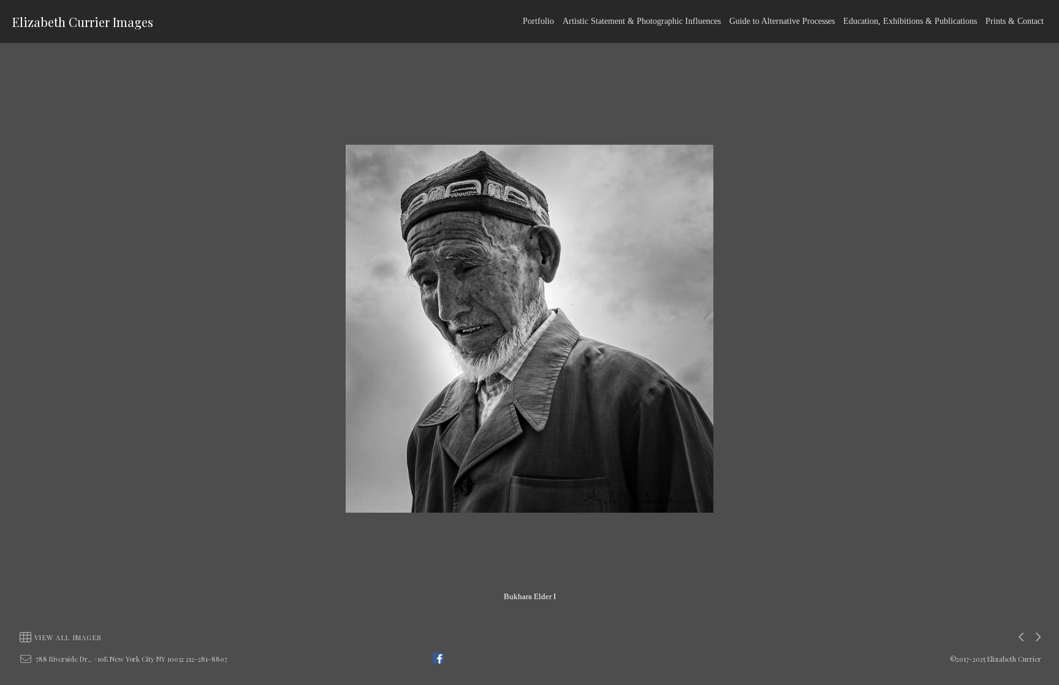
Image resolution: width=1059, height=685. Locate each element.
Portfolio (538, 21)
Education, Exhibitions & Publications (910, 21)
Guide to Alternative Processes (782, 21)
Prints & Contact (1014, 21)
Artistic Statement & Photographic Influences (642, 21)
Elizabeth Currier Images (82, 21)
